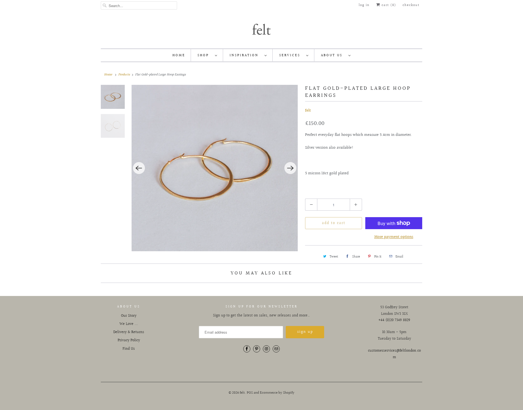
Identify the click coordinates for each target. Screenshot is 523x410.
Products (124, 74)
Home (178, 55)
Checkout (411, 5)
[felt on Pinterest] (256, 348)
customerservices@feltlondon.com (394, 354)
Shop (204, 55)
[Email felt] (276, 348)
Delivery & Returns (128, 332)
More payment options (393, 237)
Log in (364, 5)
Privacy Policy (129, 340)
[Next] (290, 168)
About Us (333, 55)
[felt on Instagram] (266, 348)
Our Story (128, 316)
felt (308, 110)
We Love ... (129, 324)
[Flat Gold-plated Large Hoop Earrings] (215, 168)
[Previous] (139, 168)
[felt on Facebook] (246, 348)
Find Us (129, 349)
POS (250, 393)
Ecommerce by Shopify (277, 393)
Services (291, 55)
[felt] (261, 29)
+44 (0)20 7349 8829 (394, 320)
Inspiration (246, 55)
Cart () (388, 5)
